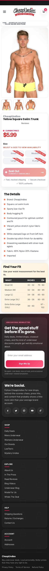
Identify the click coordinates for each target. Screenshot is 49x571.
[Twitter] (16, 410)
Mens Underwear (12, 435)
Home (5, 22)
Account (8, 540)
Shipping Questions (13, 514)
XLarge (35, 160)
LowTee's (8, 448)
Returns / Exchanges (13, 518)
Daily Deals (9, 431)
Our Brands (9, 444)
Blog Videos (9, 483)
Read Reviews (10, 479)
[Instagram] (24, 410)
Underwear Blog (11, 488)
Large (13, 160)
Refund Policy (38, 567)
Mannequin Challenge (17, 22)
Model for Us (10, 492)
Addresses (9, 544)
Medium (35, 153)
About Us (8, 470)
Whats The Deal (11, 497)
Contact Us (9, 523)
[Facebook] (7, 410)
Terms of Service (23, 567)
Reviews (25, 123)
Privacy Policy (7, 567)
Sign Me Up (24, 363)
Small (13, 153)
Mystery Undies (11, 453)
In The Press (10, 474)
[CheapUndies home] (24, 12)
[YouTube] (32, 410)
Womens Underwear (13, 440)
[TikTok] (40, 410)
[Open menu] (4, 11)
